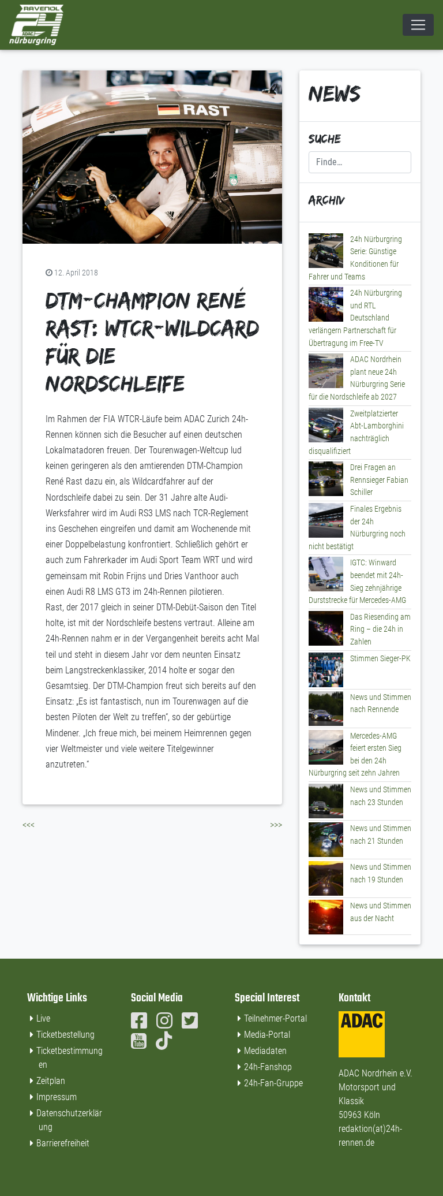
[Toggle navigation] (418, 25)
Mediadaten (265, 1050)
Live (43, 1018)
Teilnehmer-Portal (275, 1018)
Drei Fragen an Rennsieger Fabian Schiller (379, 480)
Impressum (56, 1096)
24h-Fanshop (268, 1066)
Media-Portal (267, 1034)
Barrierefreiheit (62, 1143)
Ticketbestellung (65, 1034)
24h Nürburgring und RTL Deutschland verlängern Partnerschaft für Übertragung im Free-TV (355, 318)
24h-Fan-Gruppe (273, 1083)
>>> (276, 824)
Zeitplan (50, 1080)
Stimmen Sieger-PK (380, 659)
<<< (28, 824)
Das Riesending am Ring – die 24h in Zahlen (380, 629)
